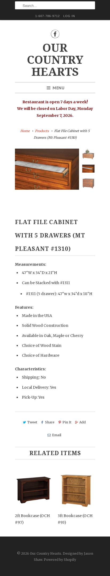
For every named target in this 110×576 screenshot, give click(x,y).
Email (56, 435)
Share (49, 422)
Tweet (32, 422)
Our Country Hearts (55, 60)
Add (82, 422)
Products (42, 131)
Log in (69, 16)
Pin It (66, 422)
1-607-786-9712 (47, 16)
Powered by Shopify (60, 560)
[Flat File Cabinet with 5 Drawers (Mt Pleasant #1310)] (47, 169)
